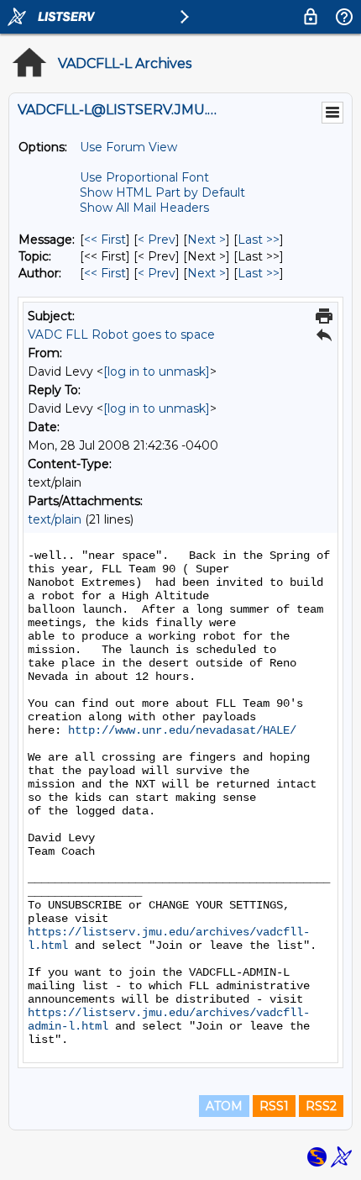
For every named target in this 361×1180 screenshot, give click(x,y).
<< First (105, 239)
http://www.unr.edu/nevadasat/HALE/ (182, 730)
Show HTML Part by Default (162, 192)
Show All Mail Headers (144, 207)
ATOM (224, 1106)
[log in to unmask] (156, 371)
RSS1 (274, 1106)
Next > (206, 239)
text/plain (54, 519)
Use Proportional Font (144, 177)
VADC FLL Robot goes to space (121, 334)
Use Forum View (128, 147)
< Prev (156, 239)
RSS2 (321, 1106)
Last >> (259, 239)
